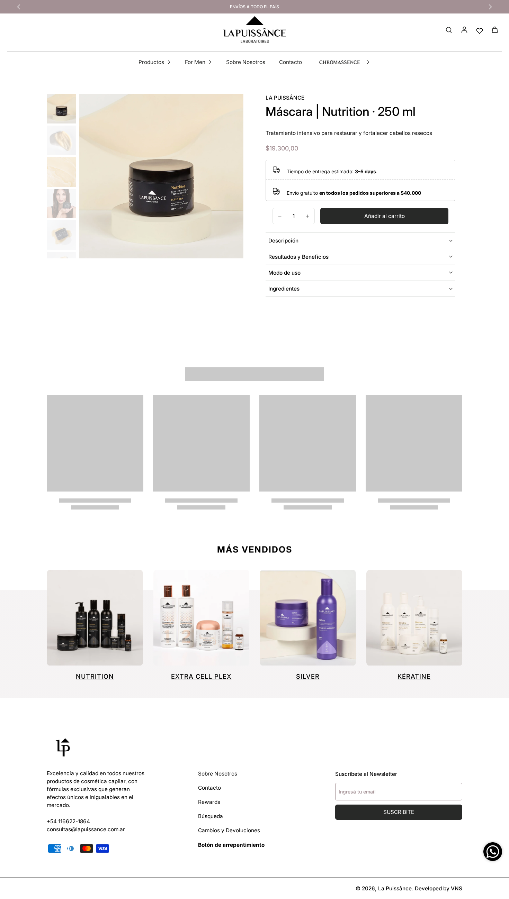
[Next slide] (490, 7)
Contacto (209, 788)
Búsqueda (210, 816)
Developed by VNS (438, 888)
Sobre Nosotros (217, 773)
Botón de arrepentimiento (231, 845)
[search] (448, 29)
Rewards (209, 802)
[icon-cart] (494, 29)
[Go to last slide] (18, 7)
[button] (384, 216)
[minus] (280, 216)
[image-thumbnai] (61, 108)
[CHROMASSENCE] (339, 62)
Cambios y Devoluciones (229, 830)
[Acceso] (464, 29)
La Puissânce (395, 888)
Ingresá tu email (357, 792)
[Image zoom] (161, 176)
